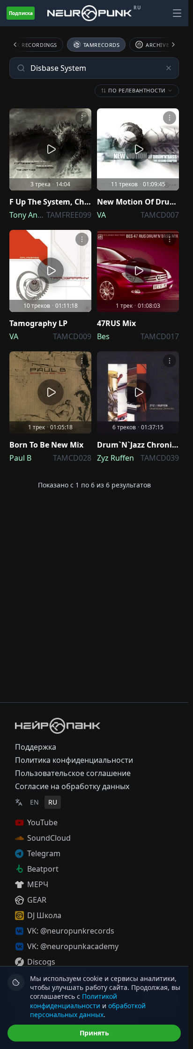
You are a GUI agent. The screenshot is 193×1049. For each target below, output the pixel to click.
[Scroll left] (20, 45)
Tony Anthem (32, 215)
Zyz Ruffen (115, 458)
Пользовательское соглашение (73, 773)
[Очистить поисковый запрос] (168, 68)
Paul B (20, 458)
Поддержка (35, 747)
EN (34, 802)
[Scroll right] (167, 45)
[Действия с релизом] (82, 117)
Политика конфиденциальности (74, 760)
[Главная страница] (89, 13)
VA (101, 215)
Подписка (21, 13)
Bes (103, 336)
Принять (94, 1032)
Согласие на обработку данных (72, 786)
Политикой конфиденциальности (73, 1001)
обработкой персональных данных (88, 1010)
